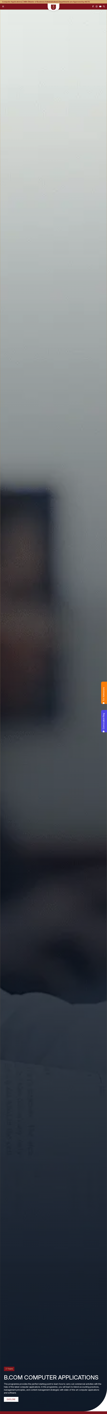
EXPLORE (11, 1399)
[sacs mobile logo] (53, 7)
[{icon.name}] (93, 6)
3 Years (9, 1368)
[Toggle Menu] (3, 6)
